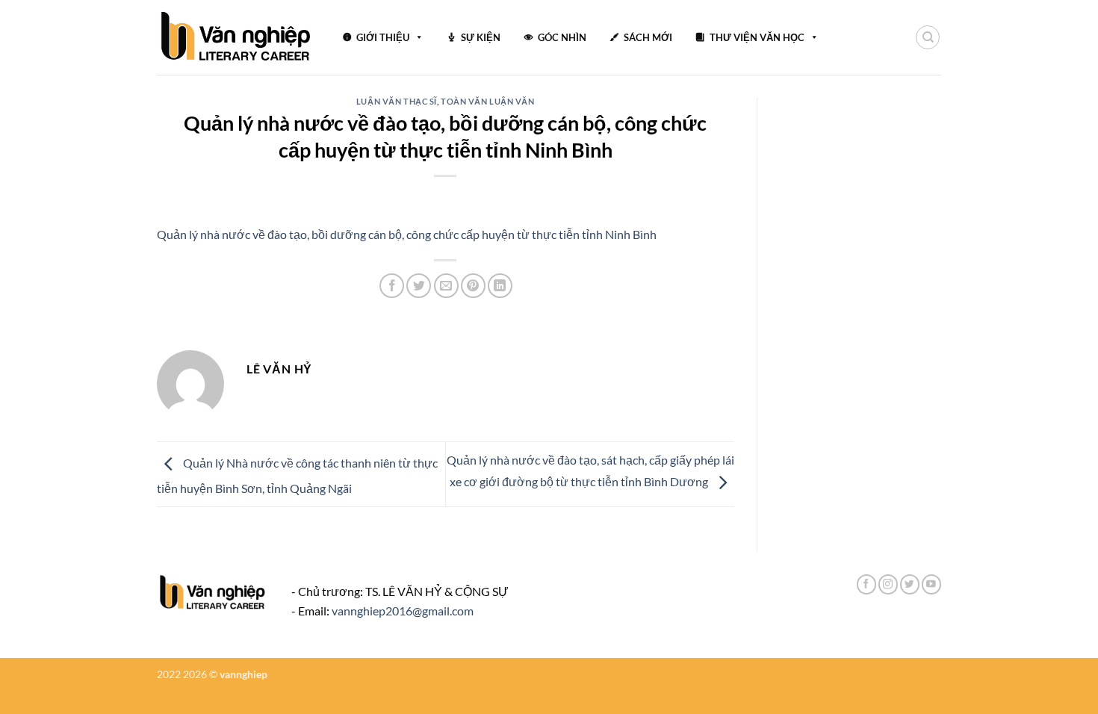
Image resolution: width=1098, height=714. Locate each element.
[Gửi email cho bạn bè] (446, 285)
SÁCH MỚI (648, 37)
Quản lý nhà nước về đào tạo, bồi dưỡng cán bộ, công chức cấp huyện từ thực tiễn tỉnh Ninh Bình (407, 234)
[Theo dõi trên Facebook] (866, 584)
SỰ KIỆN (480, 37)
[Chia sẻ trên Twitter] (418, 285)
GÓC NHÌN (562, 37)
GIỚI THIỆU (382, 37)
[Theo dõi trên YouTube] (931, 584)
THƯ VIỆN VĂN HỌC (757, 37)
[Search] (928, 37)
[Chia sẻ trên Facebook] (391, 285)
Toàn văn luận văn (488, 101)
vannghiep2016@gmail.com (403, 610)
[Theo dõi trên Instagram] (888, 584)
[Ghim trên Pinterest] (473, 285)
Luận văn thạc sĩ (396, 101)
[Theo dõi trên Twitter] (909, 584)
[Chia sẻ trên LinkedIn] (500, 285)
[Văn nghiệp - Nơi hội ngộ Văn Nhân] (236, 37)
